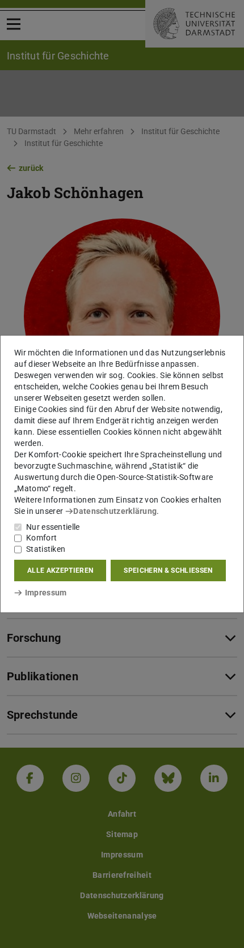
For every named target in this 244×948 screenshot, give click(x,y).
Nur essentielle (53, 526)
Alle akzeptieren (60, 570)
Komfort (41, 537)
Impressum (45, 592)
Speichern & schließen (168, 570)
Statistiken (45, 549)
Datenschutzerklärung (115, 511)
